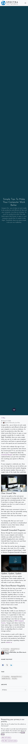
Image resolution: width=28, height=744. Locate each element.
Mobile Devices (5, 650)
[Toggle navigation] (25, 3)
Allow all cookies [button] (6, 737)
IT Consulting (5, 676)
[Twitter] (7, 665)
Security (12, 650)
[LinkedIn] (11, 665)
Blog (4, 418)
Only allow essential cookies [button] (9, 741)
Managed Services (16, 676)
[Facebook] (3, 665)
